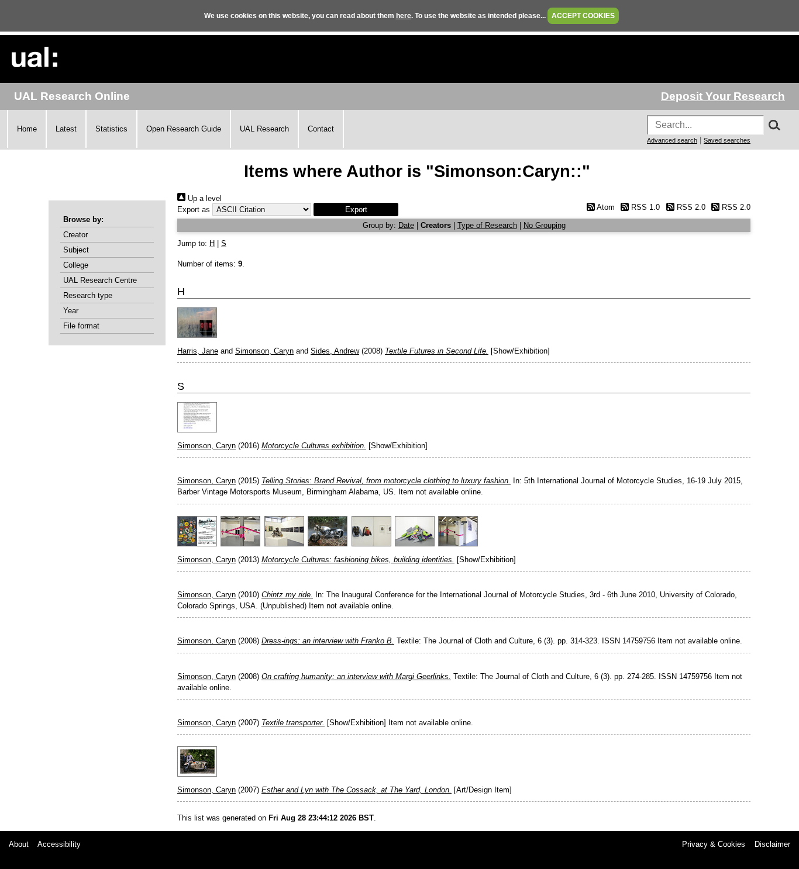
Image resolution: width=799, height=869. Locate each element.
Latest (66, 128)
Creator (75, 234)
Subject (76, 249)
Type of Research (487, 225)
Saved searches (727, 140)
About (19, 844)
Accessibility (59, 844)
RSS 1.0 (644, 207)
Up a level (203, 198)
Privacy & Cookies (713, 844)
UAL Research (264, 128)
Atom (604, 207)
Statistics (111, 128)
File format (81, 325)
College (75, 265)
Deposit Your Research (723, 96)
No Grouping (545, 225)
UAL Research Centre (100, 280)
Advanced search (672, 140)
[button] (356, 209)
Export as (193, 209)
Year (70, 310)
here (403, 16)
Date (406, 225)
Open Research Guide (183, 128)
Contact (321, 128)
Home (27, 128)
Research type (87, 295)
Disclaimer (772, 844)
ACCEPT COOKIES (583, 16)
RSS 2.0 (689, 207)
